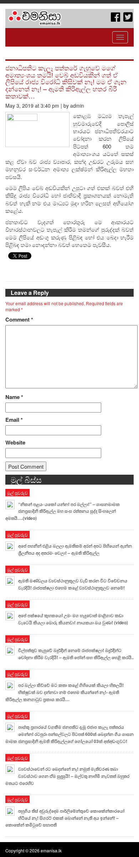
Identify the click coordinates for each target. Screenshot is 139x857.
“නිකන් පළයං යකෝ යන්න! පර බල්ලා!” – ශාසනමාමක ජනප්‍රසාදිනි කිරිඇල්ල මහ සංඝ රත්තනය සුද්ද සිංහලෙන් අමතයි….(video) (62, 511)
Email (14, 420)
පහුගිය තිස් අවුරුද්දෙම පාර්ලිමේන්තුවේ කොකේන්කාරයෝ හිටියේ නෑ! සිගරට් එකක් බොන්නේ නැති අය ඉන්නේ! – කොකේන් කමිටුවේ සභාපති (64, 818)
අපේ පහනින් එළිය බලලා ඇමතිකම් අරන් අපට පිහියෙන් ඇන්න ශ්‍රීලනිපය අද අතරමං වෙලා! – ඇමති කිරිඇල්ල (75, 549)
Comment (19, 319)
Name (14, 397)
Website (15, 442)
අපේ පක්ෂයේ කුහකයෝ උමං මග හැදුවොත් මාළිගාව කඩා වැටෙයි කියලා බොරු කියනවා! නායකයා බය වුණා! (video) (73, 619)
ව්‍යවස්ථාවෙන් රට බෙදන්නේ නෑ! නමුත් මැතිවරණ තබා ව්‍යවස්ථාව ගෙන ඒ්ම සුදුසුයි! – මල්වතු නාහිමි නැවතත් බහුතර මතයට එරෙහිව (67, 776)
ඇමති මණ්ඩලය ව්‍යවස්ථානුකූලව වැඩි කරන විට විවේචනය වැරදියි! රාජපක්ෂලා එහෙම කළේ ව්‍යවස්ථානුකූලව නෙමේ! (72, 584)
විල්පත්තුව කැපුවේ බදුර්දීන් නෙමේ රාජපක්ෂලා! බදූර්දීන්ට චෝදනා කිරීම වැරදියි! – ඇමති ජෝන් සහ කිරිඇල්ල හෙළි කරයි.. (76, 654)
